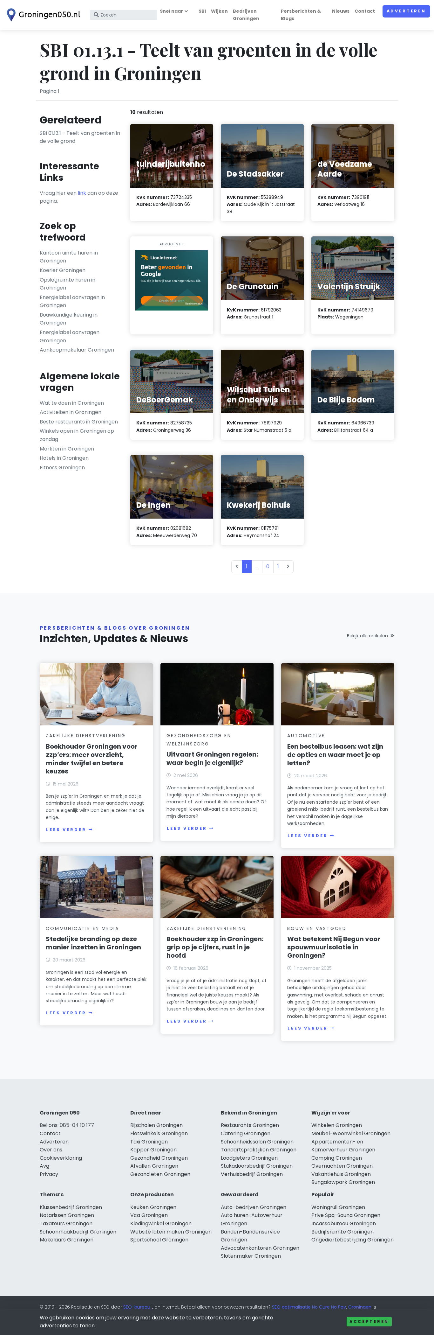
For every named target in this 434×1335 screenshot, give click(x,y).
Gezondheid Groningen (159, 1158)
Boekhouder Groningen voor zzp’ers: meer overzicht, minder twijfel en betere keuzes (92, 759)
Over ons (51, 1149)
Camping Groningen (336, 1158)
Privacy (49, 1174)
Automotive (306, 735)
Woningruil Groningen (338, 1207)
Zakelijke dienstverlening (86, 735)
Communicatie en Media (82, 928)
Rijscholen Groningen (156, 1125)
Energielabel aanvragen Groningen (69, 336)
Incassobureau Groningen (343, 1223)
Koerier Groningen (62, 270)
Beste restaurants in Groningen (79, 421)
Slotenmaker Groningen (251, 1256)
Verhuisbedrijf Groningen (252, 1174)
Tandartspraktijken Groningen (258, 1149)
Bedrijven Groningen (246, 15)
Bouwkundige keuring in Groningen (69, 319)
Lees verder (66, 829)
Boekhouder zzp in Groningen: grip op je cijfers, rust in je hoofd (214, 947)
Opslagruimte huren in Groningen (67, 284)
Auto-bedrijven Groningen (253, 1207)
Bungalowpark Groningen (343, 1182)
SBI (202, 11)
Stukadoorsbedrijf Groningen (257, 1166)
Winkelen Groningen (336, 1125)
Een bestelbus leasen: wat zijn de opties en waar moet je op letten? (335, 754)
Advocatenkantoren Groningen (260, 1248)
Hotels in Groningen (64, 458)
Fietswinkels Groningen (159, 1133)
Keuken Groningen (153, 1207)
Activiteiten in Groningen (70, 412)
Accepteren (369, 1321)
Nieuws (340, 11)
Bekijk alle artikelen (367, 636)
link (82, 193)
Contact (365, 11)
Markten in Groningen (67, 448)
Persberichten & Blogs (301, 15)
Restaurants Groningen (250, 1125)
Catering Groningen (245, 1133)
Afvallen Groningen (154, 1166)
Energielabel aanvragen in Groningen (72, 301)
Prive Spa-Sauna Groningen (345, 1215)
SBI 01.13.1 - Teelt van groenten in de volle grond (80, 137)
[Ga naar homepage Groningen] (42, 15)
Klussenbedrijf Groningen (71, 1207)
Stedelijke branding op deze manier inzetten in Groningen (93, 943)
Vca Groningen (149, 1215)
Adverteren (406, 11)
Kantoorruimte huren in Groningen (69, 257)
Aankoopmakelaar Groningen (77, 349)
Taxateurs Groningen (66, 1223)
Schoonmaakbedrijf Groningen (78, 1231)
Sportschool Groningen (159, 1239)
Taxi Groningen (149, 1141)
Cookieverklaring (61, 1158)
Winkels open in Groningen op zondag (77, 435)
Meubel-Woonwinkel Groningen (350, 1133)
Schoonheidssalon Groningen (257, 1141)
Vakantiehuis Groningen (341, 1174)
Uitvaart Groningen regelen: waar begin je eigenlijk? (212, 758)
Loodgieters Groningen (249, 1158)
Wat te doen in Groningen (72, 403)
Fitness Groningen (62, 467)
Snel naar (171, 11)
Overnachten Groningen (342, 1166)
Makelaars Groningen (66, 1239)
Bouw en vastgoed (317, 928)
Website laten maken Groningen (171, 1231)
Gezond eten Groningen (160, 1174)
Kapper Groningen (153, 1149)
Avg (44, 1166)
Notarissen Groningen (67, 1215)
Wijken (219, 11)
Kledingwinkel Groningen (161, 1223)
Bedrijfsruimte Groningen (342, 1231)
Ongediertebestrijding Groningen (352, 1239)
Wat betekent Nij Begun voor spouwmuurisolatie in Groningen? (333, 947)
